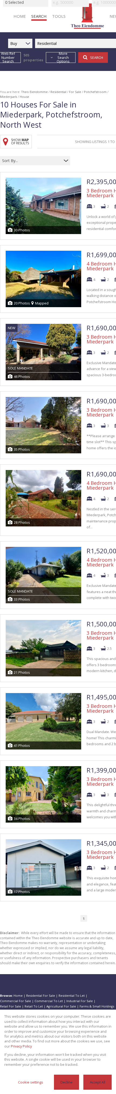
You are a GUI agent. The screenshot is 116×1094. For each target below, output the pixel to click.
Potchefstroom (95, 92)
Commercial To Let (49, 1001)
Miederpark (8, 97)
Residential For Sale (40, 995)
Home (18, 995)
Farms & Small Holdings (97, 1006)
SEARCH (96, 57)
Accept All (97, 1082)
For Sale (75, 92)
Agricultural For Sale (61, 1006)
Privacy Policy (21, 1046)
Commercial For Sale (15, 1001)
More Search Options (63, 57)
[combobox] (32, 160)
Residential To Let (72, 995)
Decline (66, 1082)
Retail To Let (34, 1006)
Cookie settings (30, 1082)
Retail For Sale (10, 1006)
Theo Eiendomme (34, 92)
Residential (58, 92)
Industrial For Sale (79, 1001)
